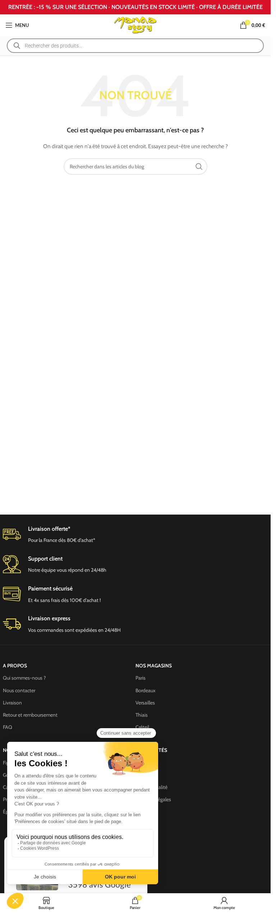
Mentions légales (153, 799)
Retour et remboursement (30, 715)
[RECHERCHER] (199, 166)
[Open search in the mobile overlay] (135, 45)
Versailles (145, 702)
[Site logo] (135, 24)
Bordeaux (145, 690)
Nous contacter (19, 690)
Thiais (141, 715)
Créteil (142, 727)
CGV (140, 762)
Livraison (12, 702)
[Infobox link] (135, 564)
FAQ (7, 727)
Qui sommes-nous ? (24, 678)
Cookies (143, 775)
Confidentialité (151, 787)
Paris (140, 678)
